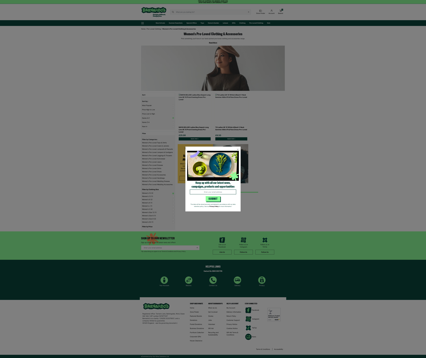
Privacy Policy (214, 206)
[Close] (238, 149)
